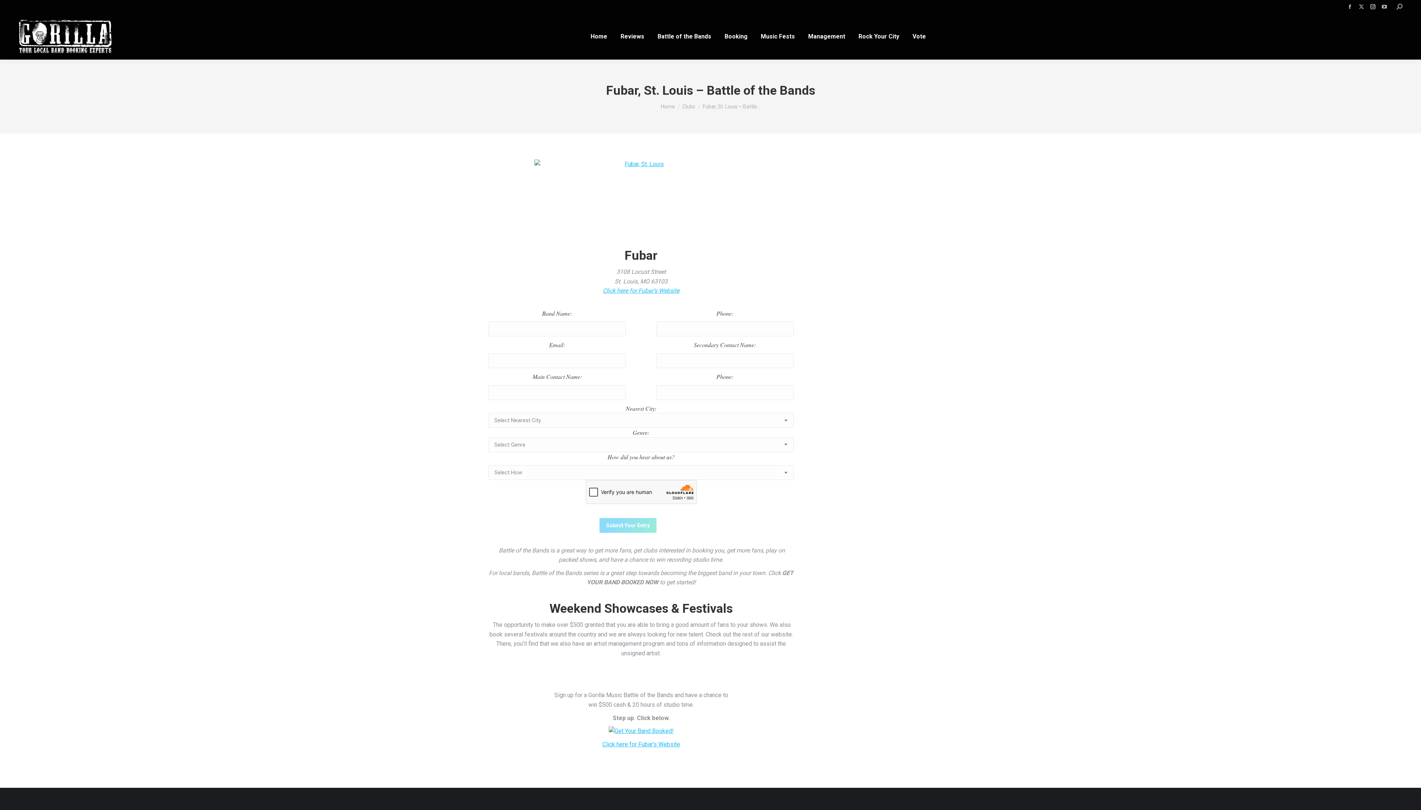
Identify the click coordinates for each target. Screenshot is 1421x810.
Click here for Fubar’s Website (641, 290)
